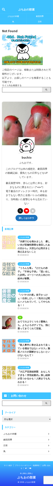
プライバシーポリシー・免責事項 (27, 465)
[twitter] (20, 211)
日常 (40, 21)
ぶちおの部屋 (26, 9)
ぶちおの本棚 (13, 16)
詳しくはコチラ (26, 218)
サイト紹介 (8, 465)
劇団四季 (40, 16)
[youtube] (26, 211)
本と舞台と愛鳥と (26, 473)
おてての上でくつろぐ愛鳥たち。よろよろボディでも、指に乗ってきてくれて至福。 (34, 325)
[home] (32, 211)
